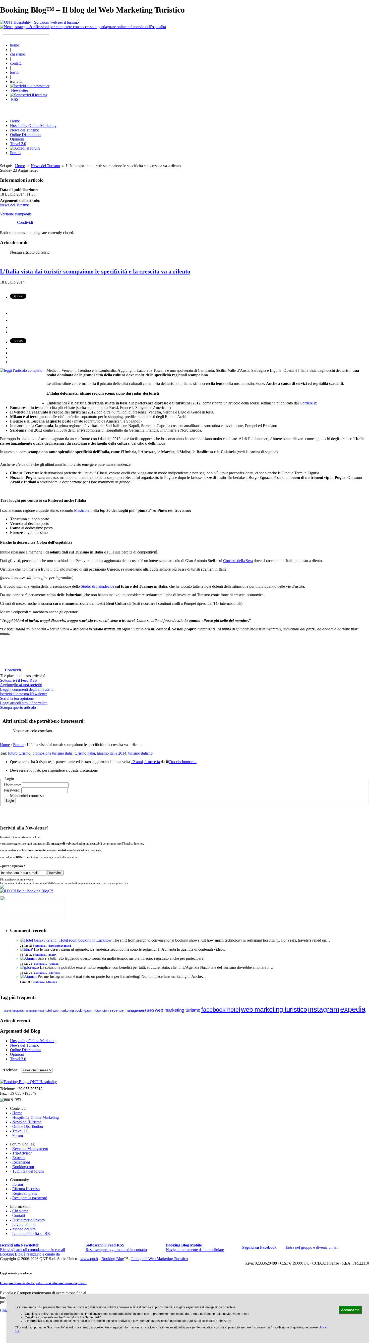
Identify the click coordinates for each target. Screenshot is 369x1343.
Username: (13, 785)
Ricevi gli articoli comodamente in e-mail (32, 1247)
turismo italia (85, 753)
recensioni (101, 1010)
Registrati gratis (24, 1193)
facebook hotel (220, 1009)
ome (15, 121)
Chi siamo (20, 1211)
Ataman (53, 963)
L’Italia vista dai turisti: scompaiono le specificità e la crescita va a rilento (95, 271)
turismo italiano (140, 753)
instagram (323, 1009)
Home (20, 166)
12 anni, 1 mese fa (145, 762)
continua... (40, 945)
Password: (12, 790)
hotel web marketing (59, 1010)
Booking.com (23, 1167)
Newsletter (19, 90)
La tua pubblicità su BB (31, 1233)
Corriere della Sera (238, 561)
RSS (14, 99)
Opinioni (17, 139)
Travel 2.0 (18, 144)
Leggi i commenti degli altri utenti (26, 689)
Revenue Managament (30, 1148)
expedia (352, 1009)
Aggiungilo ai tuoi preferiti (21, 685)
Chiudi (5, 1310)
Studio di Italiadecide (97, 586)
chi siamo (17, 54)
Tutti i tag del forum (28, 1171)
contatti (16, 63)
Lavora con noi (24, 1224)
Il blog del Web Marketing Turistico (159, 1259)
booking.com (84, 1010)
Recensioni (21, 1162)
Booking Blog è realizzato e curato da (30, 1254)
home (14, 45)
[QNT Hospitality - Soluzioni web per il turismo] (39, 22)
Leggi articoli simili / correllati (23, 703)
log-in (14, 72)
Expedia (18, 1157)
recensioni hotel (34, 1010)
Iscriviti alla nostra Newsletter (23, 694)
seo (150, 1010)
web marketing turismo (177, 1010)
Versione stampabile (16, 214)
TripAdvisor (22, 1153)
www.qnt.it (89, 1259)
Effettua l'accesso (26, 1189)
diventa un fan (327, 1247)
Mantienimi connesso (27, 796)
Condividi (25, 222)
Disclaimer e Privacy (28, 1220)
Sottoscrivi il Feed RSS (18, 680)
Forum (15, 153)
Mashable (81, 510)
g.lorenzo (54, 972)
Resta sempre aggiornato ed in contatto (116, 1247)
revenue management (128, 1010)
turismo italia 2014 (111, 753)
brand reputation (14, 1010)
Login (10, 801)
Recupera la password (29, 1198)
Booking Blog (112, 1259)
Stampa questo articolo (18, 707)
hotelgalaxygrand (60, 945)
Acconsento (350, 1310)
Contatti (18, 1215)
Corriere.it (308, 403)
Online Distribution (25, 134)
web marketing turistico (274, 1009)
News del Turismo (24, 130)
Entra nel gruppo (299, 1247)
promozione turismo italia (52, 753)
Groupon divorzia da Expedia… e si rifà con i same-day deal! (43, 1283)
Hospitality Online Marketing (33, 125)
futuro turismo (19, 753)
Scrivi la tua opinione (17, 698)
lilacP (52, 954)
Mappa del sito (24, 1229)
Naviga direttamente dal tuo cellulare (195, 1247)
